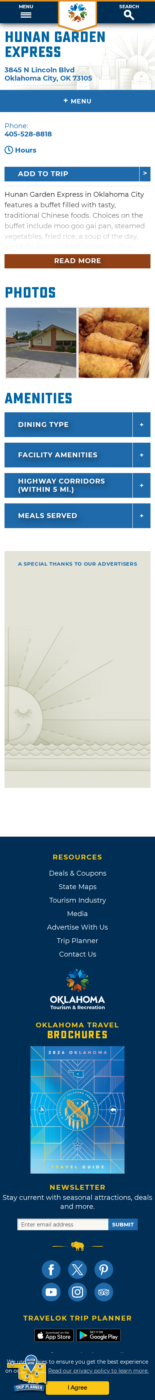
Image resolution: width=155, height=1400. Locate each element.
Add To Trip (43, 174)
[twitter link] (77, 1269)
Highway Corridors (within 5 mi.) (61, 485)
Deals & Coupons (77, 873)
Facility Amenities (57, 455)
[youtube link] (51, 1292)
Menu (26, 6)
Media (77, 914)
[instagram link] (77, 1292)
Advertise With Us (77, 927)
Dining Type (43, 425)
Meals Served (48, 516)
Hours (25, 150)
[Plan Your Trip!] (27, 1373)
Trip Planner (77, 941)
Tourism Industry (77, 900)
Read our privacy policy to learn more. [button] (98, 1370)
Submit (123, 1224)
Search (129, 6)
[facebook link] (51, 1269)
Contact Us (77, 954)
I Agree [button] (77, 1387)
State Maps (78, 887)
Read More (77, 261)
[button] (26, 12)
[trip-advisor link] (103, 1292)
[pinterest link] (103, 1269)
